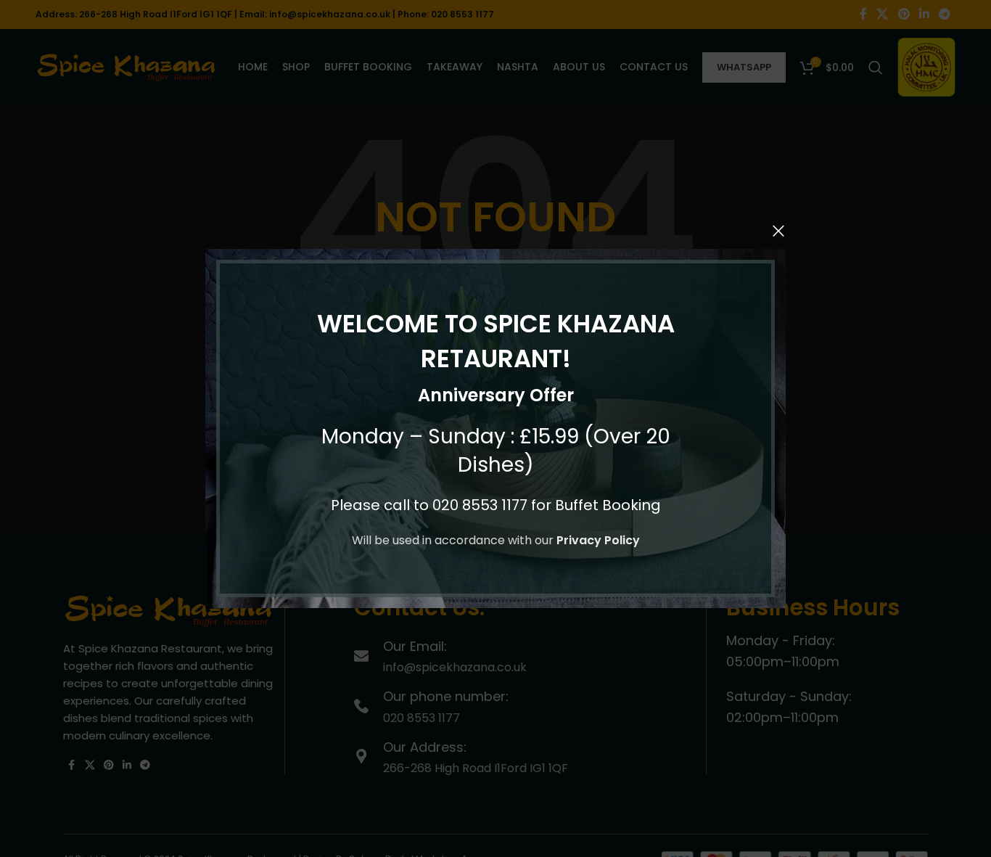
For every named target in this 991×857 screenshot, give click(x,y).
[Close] (778, 231)
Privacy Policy (598, 540)
